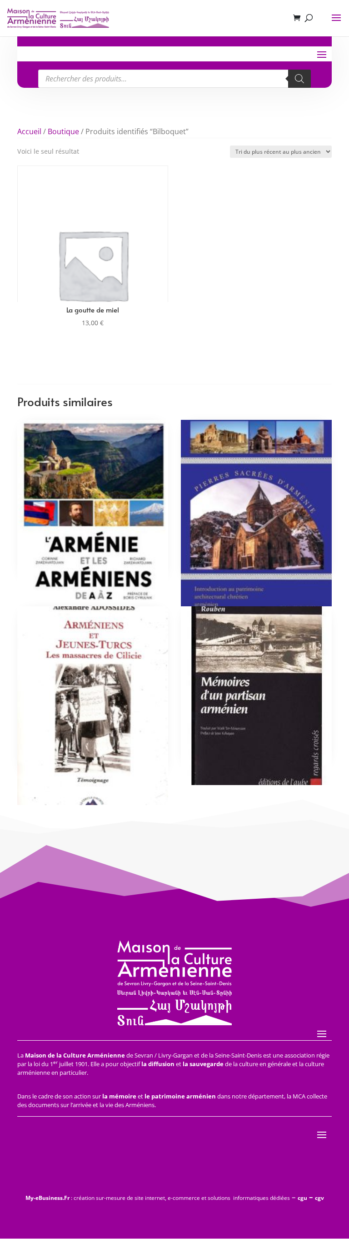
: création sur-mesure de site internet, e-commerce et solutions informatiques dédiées (157, 1198)
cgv (319, 1198)
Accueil (29, 131)
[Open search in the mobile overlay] (174, 79)
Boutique (63, 131)
